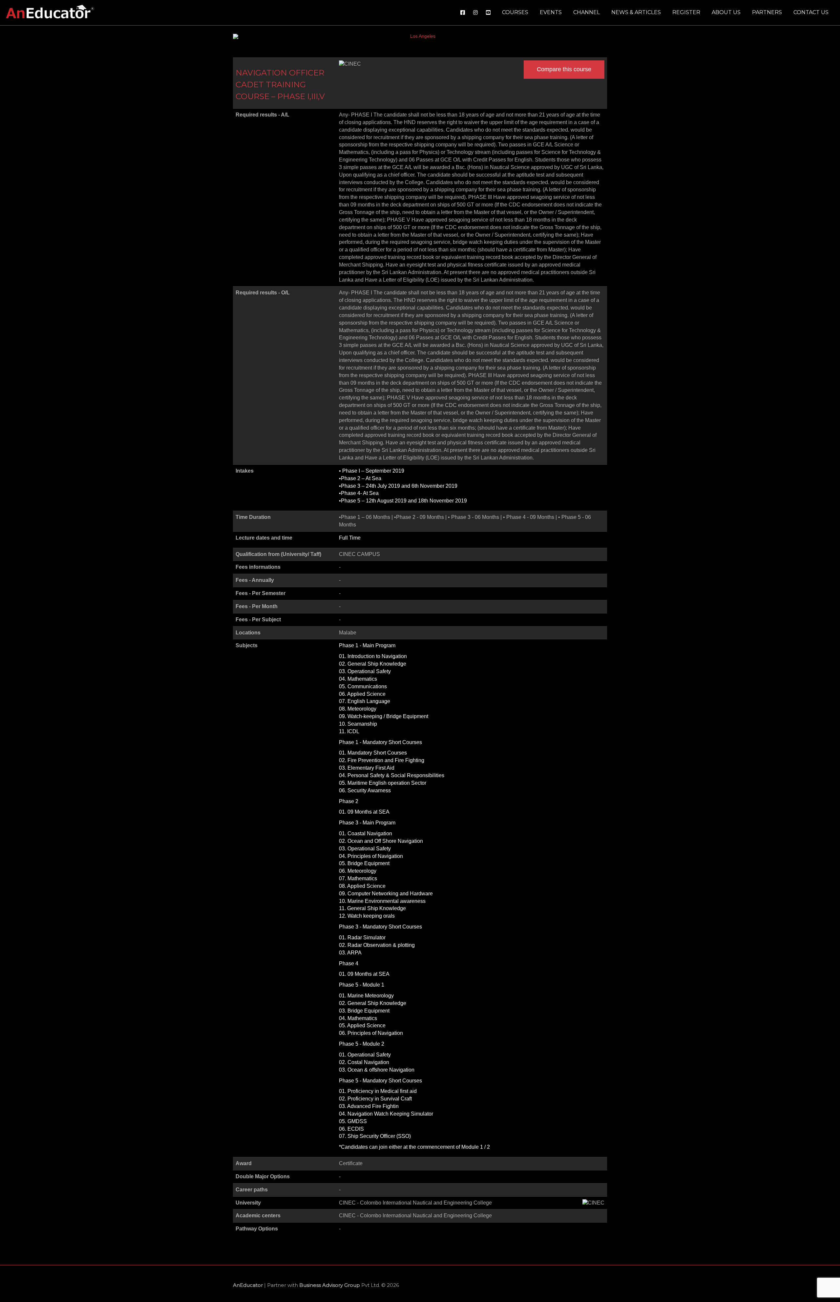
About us (726, 12)
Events (551, 12)
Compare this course (564, 69)
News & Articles (636, 12)
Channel (586, 12)
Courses (515, 12)
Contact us (811, 12)
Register (686, 12)
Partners (767, 12)
